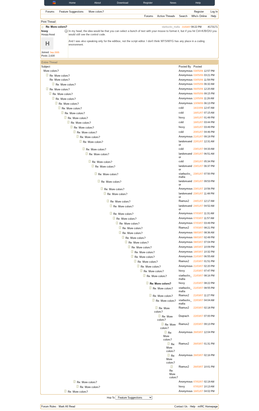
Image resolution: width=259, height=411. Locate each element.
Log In (214, 11)
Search (183, 16)
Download (122, 2)
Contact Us (181, 406)
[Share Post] (204, 27)
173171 (213, 26)
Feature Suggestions (71, 11)
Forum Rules (48, 406)
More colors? (51, 70)
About (97, 2)
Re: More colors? (56, 26)
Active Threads (166, 16)
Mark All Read (67, 406)
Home (72, 2)
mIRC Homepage (208, 406)
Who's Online (199, 16)
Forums (50, 11)
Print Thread (48, 21)
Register (148, 2)
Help (198, 2)
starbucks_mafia (170, 26)
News (173, 2)
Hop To (111, 397)
